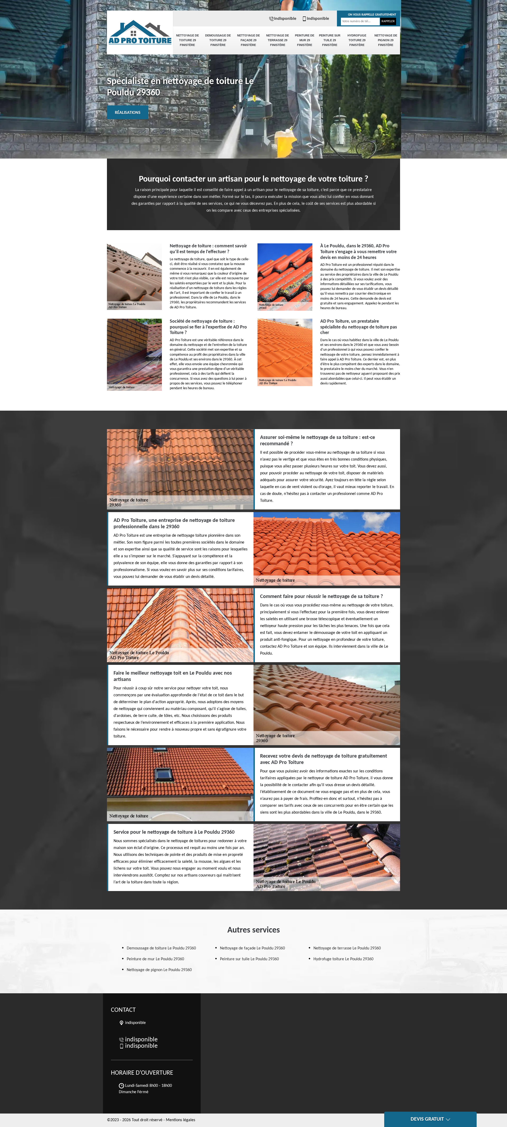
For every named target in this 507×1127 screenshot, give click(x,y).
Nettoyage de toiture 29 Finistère (187, 40)
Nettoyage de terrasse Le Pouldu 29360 (347, 948)
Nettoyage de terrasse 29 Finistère (277, 40)
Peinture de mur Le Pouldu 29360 (155, 959)
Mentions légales (180, 1120)
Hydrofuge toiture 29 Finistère (357, 40)
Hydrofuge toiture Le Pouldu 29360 (343, 959)
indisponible (285, 19)
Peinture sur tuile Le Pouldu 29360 (249, 959)
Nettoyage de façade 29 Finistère (248, 40)
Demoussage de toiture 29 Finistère (218, 40)
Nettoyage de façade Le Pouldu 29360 (252, 948)
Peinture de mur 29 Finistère (304, 40)
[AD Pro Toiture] (140, 29)
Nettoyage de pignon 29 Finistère (385, 40)
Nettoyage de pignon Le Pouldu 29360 (159, 970)
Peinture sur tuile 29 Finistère (329, 40)
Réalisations (127, 113)
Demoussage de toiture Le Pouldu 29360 (161, 948)
